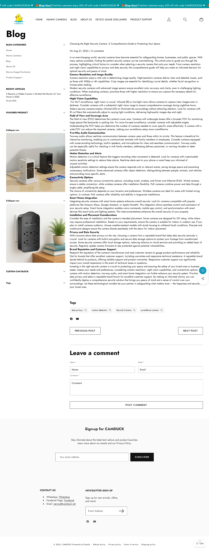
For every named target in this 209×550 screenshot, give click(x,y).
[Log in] (168, 19)
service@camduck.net (65, 504)
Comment (75, 375)
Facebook (69, 500)
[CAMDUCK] (18, 19)
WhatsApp (64, 497)
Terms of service (131, 544)
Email (141, 362)
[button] (185, 19)
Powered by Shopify (81, 544)
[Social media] (202, 278)
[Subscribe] (121, 511)
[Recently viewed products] (202, 270)
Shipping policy (148, 544)
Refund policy (99, 544)
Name (73, 362)
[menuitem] (35, 50)
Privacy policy (114, 544)
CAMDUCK (67, 544)
